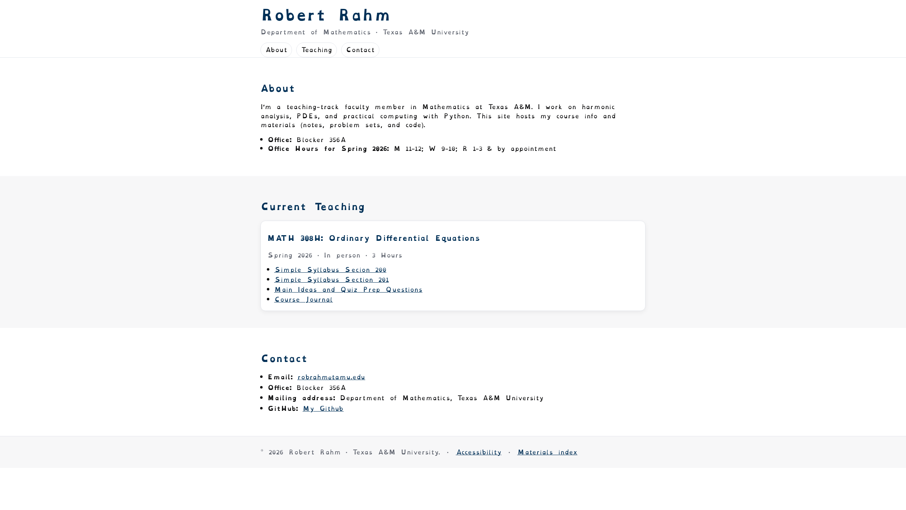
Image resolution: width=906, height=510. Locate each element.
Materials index (547, 452)
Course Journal (303, 299)
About (276, 50)
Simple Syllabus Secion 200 (330, 270)
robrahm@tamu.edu (331, 377)
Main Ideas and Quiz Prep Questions (348, 289)
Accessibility (478, 452)
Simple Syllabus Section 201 (331, 279)
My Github (323, 408)
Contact (360, 50)
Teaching (316, 50)
